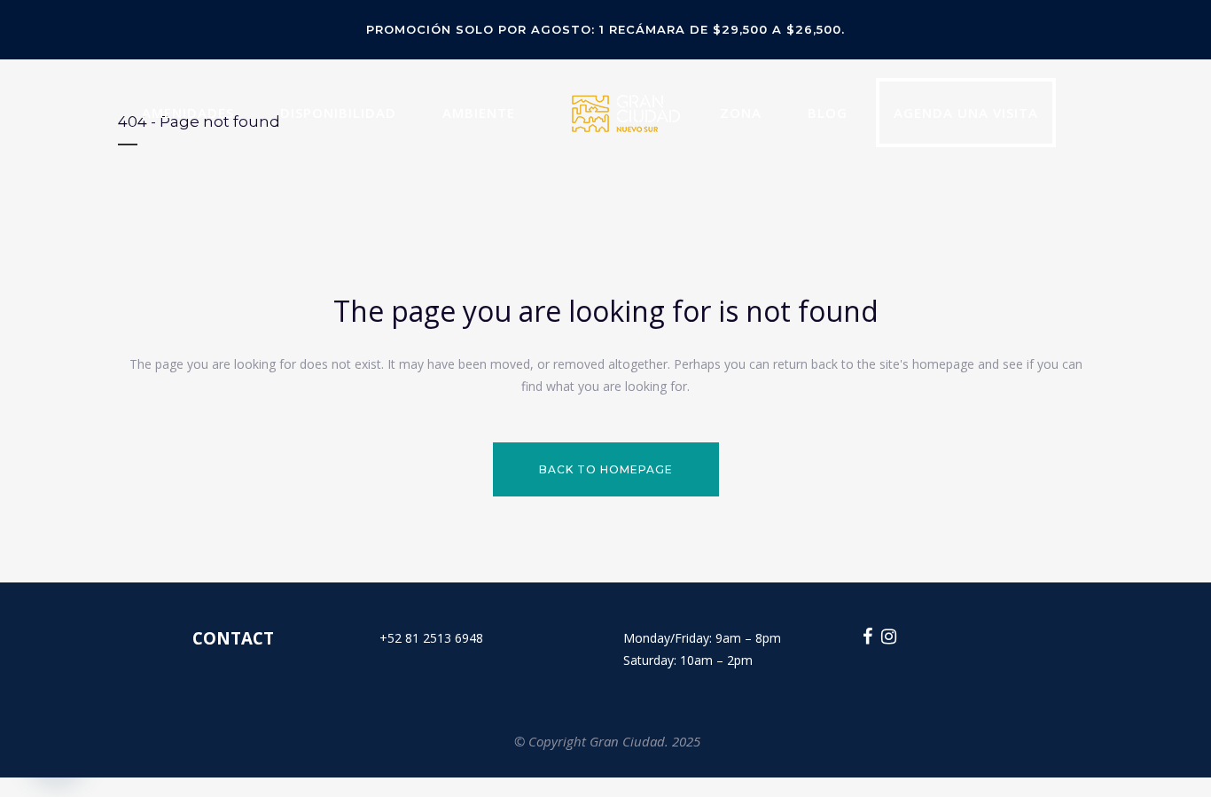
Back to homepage (606, 469)
